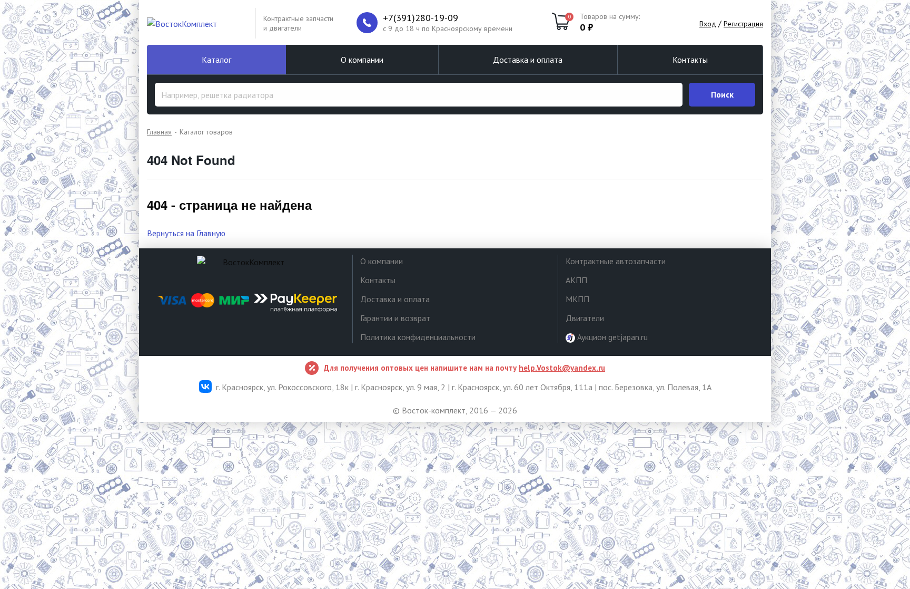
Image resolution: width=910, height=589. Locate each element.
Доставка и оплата (527, 59)
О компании (362, 59)
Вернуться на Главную (186, 233)
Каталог (216, 59)
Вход (707, 23)
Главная (159, 132)
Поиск (722, 94)
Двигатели (585, 318)
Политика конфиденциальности (418, 337)
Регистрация (743, 23)
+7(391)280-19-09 (420, 18)
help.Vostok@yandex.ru (562, 368)
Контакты (690, 59)
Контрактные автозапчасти (616, 261)
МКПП (577, 299)
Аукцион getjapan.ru (611, 337)
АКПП (576, 280)
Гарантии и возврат (395, 318)
